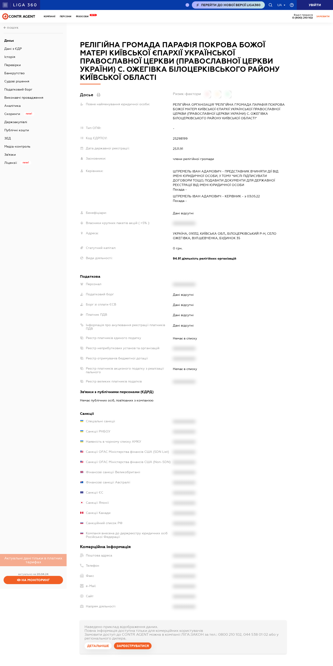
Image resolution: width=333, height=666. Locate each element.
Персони (65, 16)
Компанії (49, 16)
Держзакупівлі (15, 122)
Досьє (9, 40)
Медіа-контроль (17, 146)
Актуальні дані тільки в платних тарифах (33, 560)
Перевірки (12, 65)
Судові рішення (16, 81)
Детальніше (98, 646)
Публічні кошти (16, 130)
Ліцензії (10, 163)
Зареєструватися (133, 646)
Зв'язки (10, 154)
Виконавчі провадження (23, 97)
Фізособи (83, 16)
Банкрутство (14, 73)
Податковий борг (18, 89)
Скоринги (12, 114)
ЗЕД (7, 138)
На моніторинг (35, 580)
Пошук (12, 27)
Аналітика (12, 105)
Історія (9, 57)
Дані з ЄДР (13, 48)
